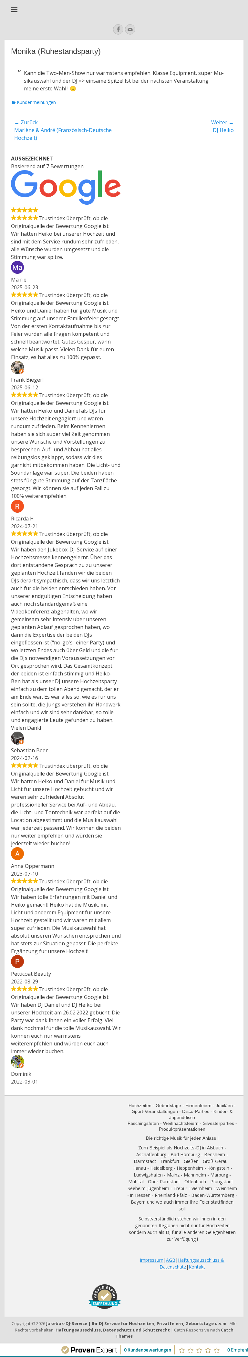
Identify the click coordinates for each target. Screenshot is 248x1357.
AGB (170, 1260)
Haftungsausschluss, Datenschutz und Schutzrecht (113, 1330)
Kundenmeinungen (36, 102)
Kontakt (197, 1267)
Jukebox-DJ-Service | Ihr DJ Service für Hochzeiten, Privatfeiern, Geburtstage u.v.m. (137, 1323)
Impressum (151, 1260)
